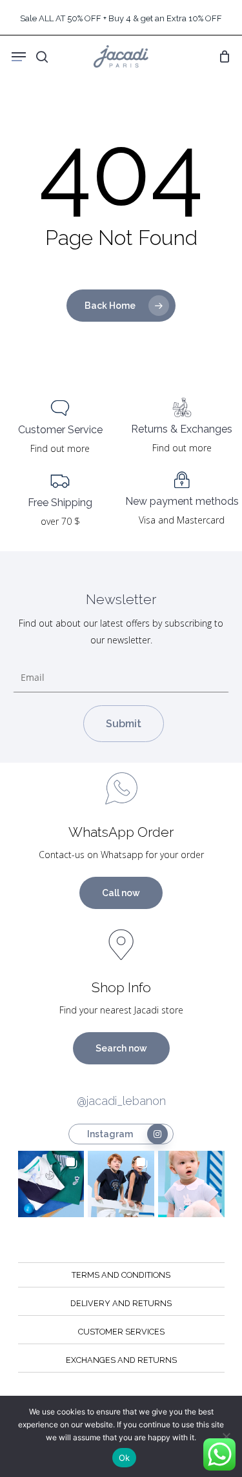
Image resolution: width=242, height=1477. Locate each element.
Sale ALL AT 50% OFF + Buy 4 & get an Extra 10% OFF (121, 18)
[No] (225, 1436)
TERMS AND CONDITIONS (121, 1275)
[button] (51, 1184)
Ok (124, 1458)
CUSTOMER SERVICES (121, 1331)
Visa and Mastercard (182, 520)
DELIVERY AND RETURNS (121, 1303)
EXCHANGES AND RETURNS (121, 1360)
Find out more (60, 448)
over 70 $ (60, 521)
